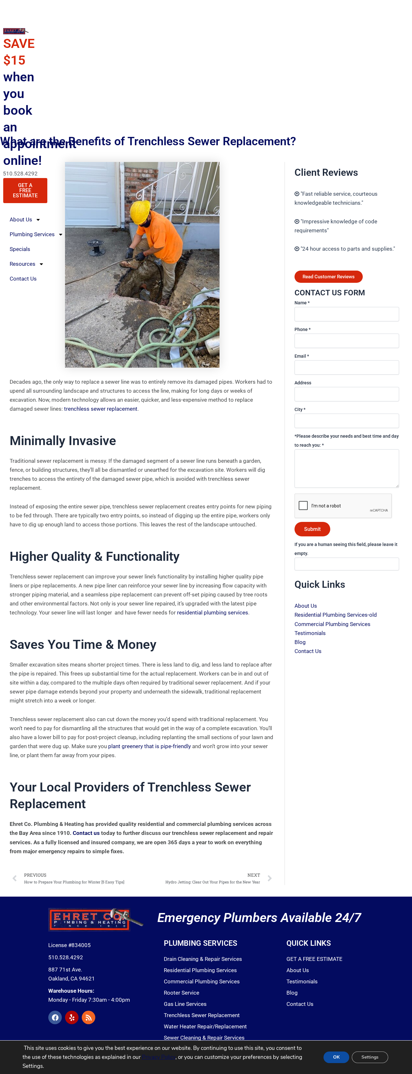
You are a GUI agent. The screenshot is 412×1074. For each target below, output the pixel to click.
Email (302, 356)
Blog (300, 642)
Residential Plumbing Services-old (336, 615)
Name (302, 302)
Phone (303, 329)
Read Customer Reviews (329, 277)
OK (336, 1057)
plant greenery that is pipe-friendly (149, 746)
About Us (21, 219)
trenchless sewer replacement (100, 409)
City (300, 409)
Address (303, 382)
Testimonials (310, 633)
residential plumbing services (212, 612)
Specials (20, 249)
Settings (370, 1057)
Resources (22, 264)
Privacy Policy (158, 1057)
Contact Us (23, 278)
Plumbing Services (32, 234)
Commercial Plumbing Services (332, 624)
